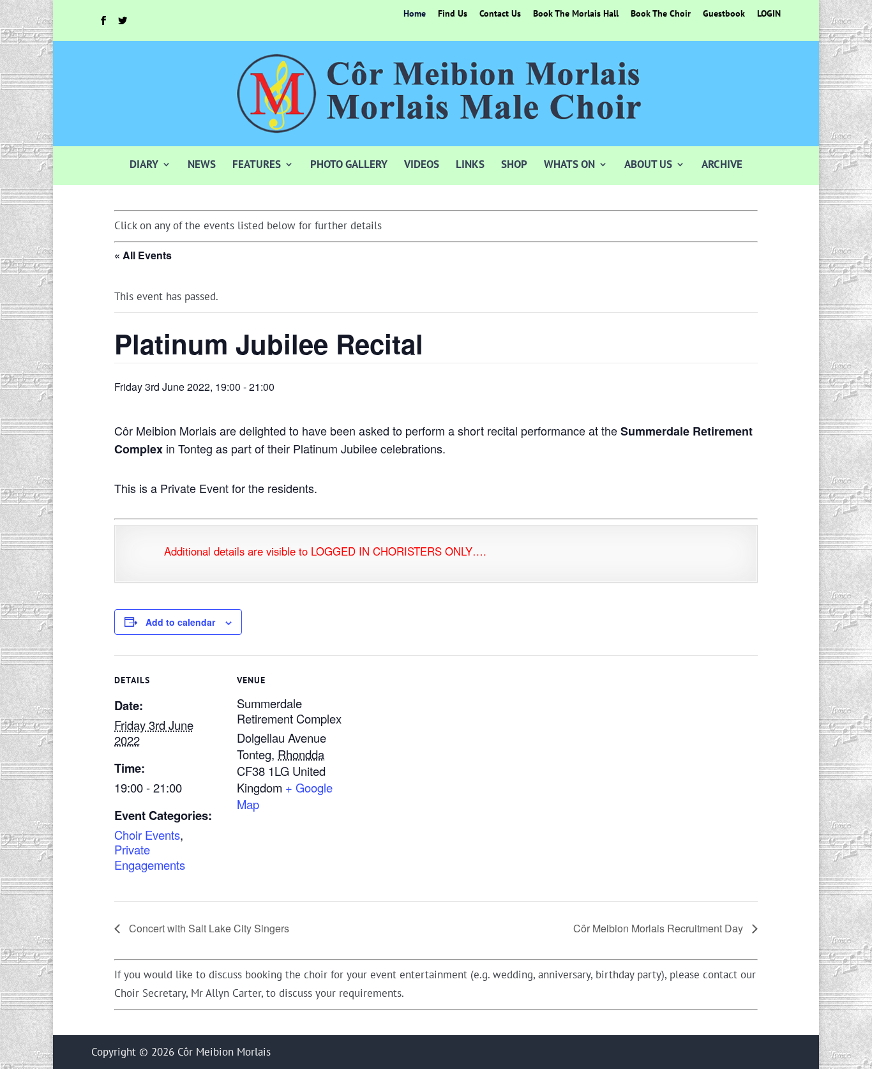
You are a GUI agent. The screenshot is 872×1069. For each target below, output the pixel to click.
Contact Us (500, 14)
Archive (722, 164)
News (202, 164)
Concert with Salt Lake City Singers (207, 928)
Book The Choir (661, 14)
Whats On (569, 164)
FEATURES (256, 164)
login (769, 14)
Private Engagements (149, 857)
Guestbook (724, 14)
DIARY (144, 164)
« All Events (143, 255)
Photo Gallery (348, 164)
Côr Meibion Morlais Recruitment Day (659, 928)
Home (414, 14)
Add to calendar (180, 622)
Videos (421, 164)
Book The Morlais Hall (576, 14)
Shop (514, 164)
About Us (648, 164)
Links (470, 164)
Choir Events (147, 834)
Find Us (452, 14)
